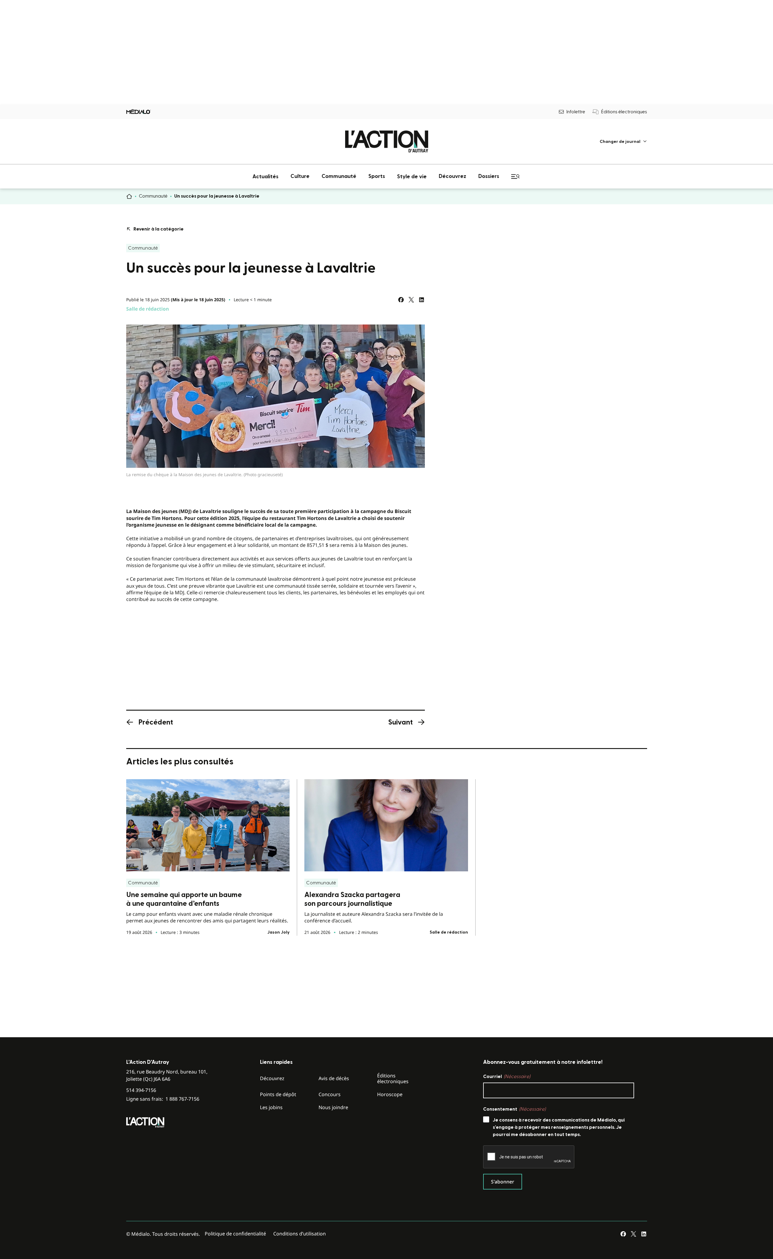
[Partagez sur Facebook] (401, 299)
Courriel (506, 1076)
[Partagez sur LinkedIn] (421, 299)
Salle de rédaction (147, 308)
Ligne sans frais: (162, 1099)
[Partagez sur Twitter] (411, 299)
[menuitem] (623, 141)
